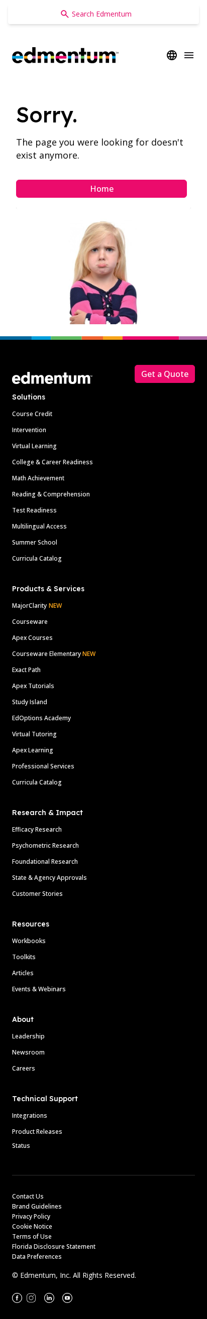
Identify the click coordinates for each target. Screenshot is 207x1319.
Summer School (34, 542)
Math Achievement (38, 478)
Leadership (28, 1036)
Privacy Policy (31, 1216)
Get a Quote (164, 373)
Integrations (29, 1115)
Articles (23, 973)
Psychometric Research (45, 845)
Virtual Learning (34, 446)
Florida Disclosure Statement (53, 1246)
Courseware (30, 621)
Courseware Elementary (53, 653)
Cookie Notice (32, 1226)
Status (21, 1145)
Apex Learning (32, 750)
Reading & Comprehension (51, 494)
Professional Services (43, 766)
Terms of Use (32, 1236)
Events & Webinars (39, 989)
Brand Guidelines (37, 1206)
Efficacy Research (37, 829)
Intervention (29, 430)
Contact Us (28, 1196)
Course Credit (32, 414)
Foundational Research (45, 861)
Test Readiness (34, 510)
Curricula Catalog (37, 558)
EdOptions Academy (41, 718)
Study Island (29, 702)
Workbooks (29, 941)
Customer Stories (37, 893)
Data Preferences (37, 1256)
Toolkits (24, 957)
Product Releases (37, 1131)
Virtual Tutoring (34, 734)
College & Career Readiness (52, 462)
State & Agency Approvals (49, 877)
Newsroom (28, 1052)
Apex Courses (32, 637)
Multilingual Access (39, 526)
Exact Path (26, 670)
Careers (23, 1068)
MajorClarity (29, 605)
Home (102, 188)
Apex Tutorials (33, 686)
